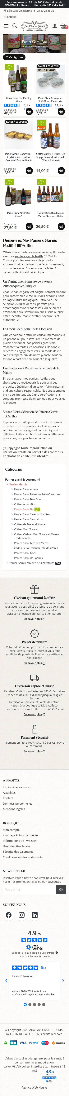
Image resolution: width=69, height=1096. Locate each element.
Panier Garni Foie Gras (27, 499)
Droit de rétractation (16, 846)
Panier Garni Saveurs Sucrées (32, 514)
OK (61, 889)
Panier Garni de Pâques (28, 558)
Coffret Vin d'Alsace (25, 529)
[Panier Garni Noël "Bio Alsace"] (18, 194)
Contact (11, 17)
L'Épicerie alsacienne (19, 10)
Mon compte (11, 830)
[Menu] (6, 26)
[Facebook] (8, 915)
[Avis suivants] (63, 981)
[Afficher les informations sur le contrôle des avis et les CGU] (56, 952)
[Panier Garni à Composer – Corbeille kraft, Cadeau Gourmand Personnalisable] (18, 135)
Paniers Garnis (18, 484)
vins (33, 304)
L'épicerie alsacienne (16, 787)
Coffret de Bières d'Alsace (29, 524)
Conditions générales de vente (23, 857)
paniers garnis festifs (29, 256)
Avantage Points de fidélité (20, 835)
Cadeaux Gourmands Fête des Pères (36, 548)
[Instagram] (21, 915)
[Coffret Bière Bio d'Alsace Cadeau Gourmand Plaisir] (50, 194)
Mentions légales (14, 809)
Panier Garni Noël (25, 553)
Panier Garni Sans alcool (29, 519)
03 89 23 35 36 (45, 10)
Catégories (16, 57)
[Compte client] (55, 26)
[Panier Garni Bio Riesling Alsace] (18, 79)
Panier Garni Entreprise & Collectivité (34, 563)
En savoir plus (33, 619)
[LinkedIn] (34, 915)
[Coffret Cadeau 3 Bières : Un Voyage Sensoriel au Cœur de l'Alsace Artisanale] (50, 135)
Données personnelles (17, 803)
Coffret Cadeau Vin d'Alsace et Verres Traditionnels (36, 536)
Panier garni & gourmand (22, 479)
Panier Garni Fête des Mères (31, 543)
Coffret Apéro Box (24, 504)
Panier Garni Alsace (26, 489)
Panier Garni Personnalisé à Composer (37, 494)
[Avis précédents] (6, 981)
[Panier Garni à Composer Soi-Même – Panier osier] (50, 79)
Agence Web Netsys (34, 1087)
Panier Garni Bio (24, 509)
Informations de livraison (19, 841)
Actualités (9, 792)
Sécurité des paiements (18, 851)
